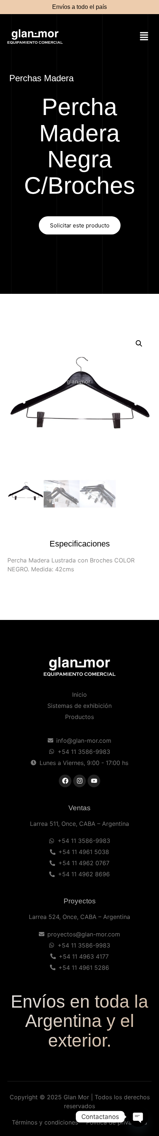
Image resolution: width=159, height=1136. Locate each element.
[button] (144, 37)
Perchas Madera (41, 78)
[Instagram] (79, 781)
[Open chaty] (138, 1117)
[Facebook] (65, 781)
